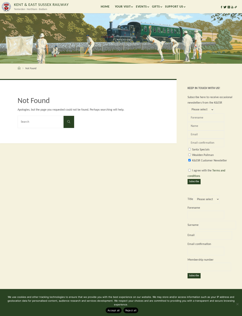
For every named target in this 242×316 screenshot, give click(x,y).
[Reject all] (237, 304)
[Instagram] (229, 7)
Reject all (131, 310)
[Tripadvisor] (235, 7)
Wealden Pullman (203, 155)
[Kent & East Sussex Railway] (6, 6)
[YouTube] (232, 7)
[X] (225, 7)
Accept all (114, 310)
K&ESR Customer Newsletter (209, 160)
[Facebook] (221, 7)
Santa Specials (200, 149)
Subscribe (194, 181)
